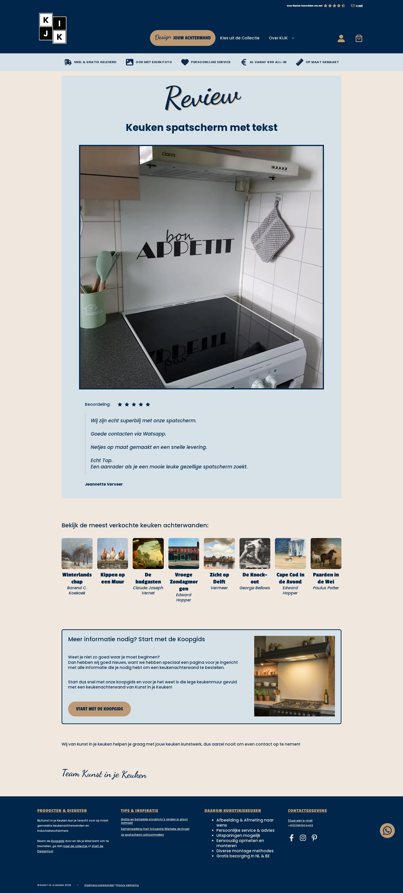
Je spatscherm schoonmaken (142, 835)
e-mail (359, 5)
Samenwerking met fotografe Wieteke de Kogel (155, 829)
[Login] (341, 38)
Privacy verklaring (127, 885)
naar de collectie (75, 846)
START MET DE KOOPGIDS (99, 709)
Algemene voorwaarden (99, 885)
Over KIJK (278, 38)
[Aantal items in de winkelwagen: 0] (359, 38)
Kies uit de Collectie (240, 38)
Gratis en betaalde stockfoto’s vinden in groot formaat (154, 821)
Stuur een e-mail (300, 820)
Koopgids (57, 841)
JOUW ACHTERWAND (182, 36)
